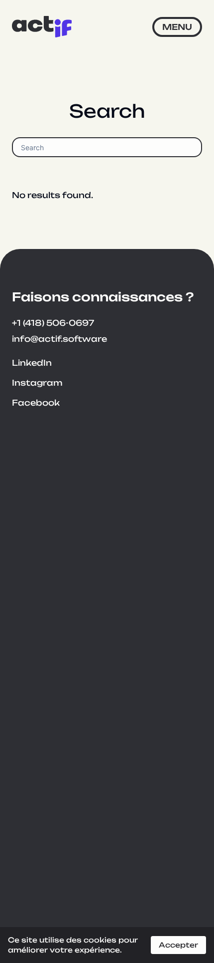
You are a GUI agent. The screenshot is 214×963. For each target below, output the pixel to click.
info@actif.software (59, 339)
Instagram (37, 383)
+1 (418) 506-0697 (53, 323)
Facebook (36, 403)
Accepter (178, 945)
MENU (177, 27)
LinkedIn (32, 363)
